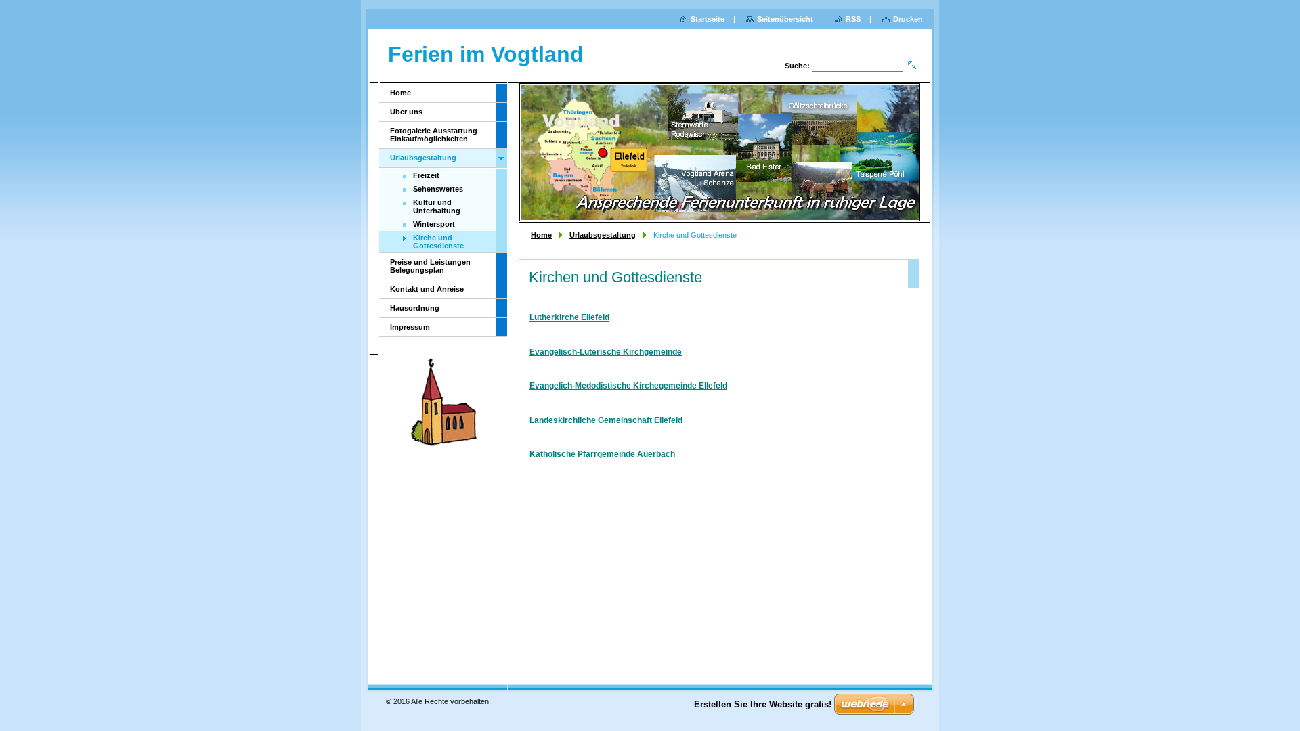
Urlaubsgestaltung (602, 235)
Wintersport (434, 224)
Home (541, 235)
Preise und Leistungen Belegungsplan (430, 266)
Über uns (406, 112)
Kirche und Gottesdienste (438, 242)
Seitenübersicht (785, 19)
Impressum (410, 327)
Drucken (908, 19)
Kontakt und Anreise (427, 289)
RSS (853, 19)
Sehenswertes (438, 189)
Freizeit (426, 175)
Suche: (797, 66)
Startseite (707, 19)
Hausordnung (414, 308)
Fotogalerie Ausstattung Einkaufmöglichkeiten (433, 135)
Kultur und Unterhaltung (436, 206)
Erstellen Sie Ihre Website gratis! (762, 704)
